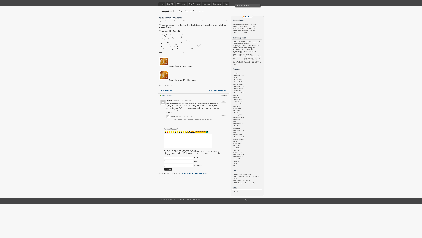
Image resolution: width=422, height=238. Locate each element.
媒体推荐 (252, 59)
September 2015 (239, 124)
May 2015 (237, 126)
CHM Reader (251, 42)
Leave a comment (220, 21)
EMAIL (196, 162)
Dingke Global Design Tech (242, 174)
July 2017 (237, 95)
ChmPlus (242, 41)
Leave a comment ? (167, 95)
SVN (241, 53)
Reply (223, 101)
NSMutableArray (250, 47)
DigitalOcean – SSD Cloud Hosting (244, 183)
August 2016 (238, 104)
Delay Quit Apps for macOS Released (245, 24)
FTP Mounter (181, 4)
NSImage (242, 47)
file (239, 44)
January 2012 (238, 152)
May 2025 (237, 73)
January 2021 (238, 84)
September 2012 (239, 139)
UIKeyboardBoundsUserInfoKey (242, 54)
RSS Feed (248, 16)
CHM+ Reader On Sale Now (218, 90)
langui (170, 21)
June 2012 (237, 143)
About (226, 4)
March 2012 (237, 150)
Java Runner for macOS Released (244, 28)
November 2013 (239, 137)
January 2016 (238, 115)
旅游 (256, 59)
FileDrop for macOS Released (243, 33)
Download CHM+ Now (180, 66)
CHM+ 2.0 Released (166, 90)
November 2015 (239, 119)
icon (241, 44)
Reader (250, 49)
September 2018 (239, 90)
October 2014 (238, 132)
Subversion (236, 53)
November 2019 (239, 86)
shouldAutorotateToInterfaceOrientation (244, 51)
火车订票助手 (252, 61)
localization (247, 45)
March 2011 (237, 165)
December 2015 (239, 117)
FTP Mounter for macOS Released (244, 31)
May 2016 (237, 110)
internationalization (238, 45)
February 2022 (238, 79)
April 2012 (237, 148)
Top (246, 200)
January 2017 (238, 101)
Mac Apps (206, 4)
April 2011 (237, 163)
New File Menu (194, 4)
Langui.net (166, 11)
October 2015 (238, 121)
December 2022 (239, 75)
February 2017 (238, 99)
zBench (183, 199)
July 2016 (237, 106)
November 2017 (239, 93)
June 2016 (237, 108)
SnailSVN (170, 4)
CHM (235, 41)
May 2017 (237, 97)
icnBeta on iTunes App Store (242, 181)
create (258, 42)
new (257, 45)
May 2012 (237, 146)
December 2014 (239, 130)
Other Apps (217, 4)
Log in (236, 191)
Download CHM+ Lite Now (182, 80)
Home (161, 4)
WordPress (197, 199)
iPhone (167, 85)
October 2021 (238, 82)
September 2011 (239, 157)
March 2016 (237, 112)
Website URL (198, 165)
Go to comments (207, 21)
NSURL (244, 49)
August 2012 (238, 141)
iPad (163, 85)
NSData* (236, 47)
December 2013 (239, 135)
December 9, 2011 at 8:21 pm (182, 101)
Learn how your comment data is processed (195, 173)
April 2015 (237, 128)
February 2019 (238, 88)
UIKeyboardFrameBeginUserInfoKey (244, 56)
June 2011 (237, 159)
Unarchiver (258, 56)
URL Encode (236, 59)
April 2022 (237, 77)
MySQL (254, 45)
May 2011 (237, 161)
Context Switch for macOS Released (245, 26)
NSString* (237, 49)
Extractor (235, 44)
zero (242, 59)
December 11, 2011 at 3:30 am (184, 116)
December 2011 (239, 154)
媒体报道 (246, 59)
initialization (246, 44)
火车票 (239, 61)
